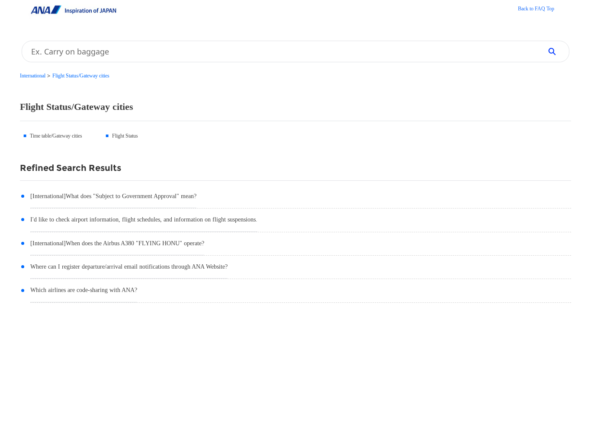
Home (536, 9)
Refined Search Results (70, 168)
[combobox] (279, 51)
